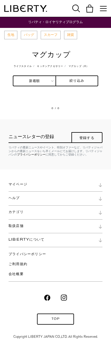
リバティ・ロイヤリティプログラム (55, 22)
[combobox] (34, 81)
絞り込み (77, 81)
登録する (86, 138)
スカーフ (50, 34)
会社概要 (16, 274)
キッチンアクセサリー (50, 66)
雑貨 (70, 34)
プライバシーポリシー (31, 154)
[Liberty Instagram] (64, 297)
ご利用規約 (18, 264)
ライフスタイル (23, 66)
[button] (89, 9)
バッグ (29, 34)
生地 (10, 34)
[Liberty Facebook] (47, 297)
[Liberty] (25, 8)
